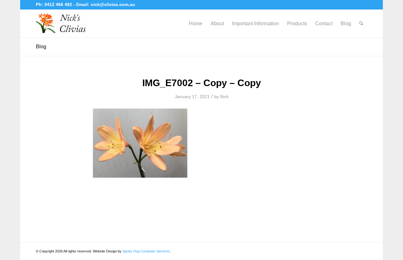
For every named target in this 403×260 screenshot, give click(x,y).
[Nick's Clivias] (62, 24)
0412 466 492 (58, 4)
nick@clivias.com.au (113, 4)
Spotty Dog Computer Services (146, 251)
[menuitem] (196, 24)
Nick (224, 96)
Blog (41, 46)
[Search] (361, 24)
